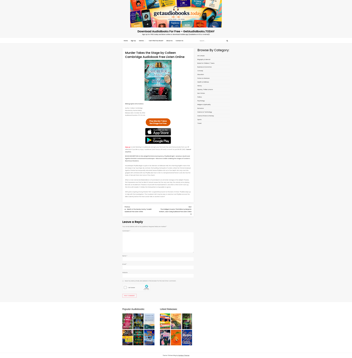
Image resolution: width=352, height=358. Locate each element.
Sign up (127, 147)
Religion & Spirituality (204, 104)
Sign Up (133, 41)
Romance (200, 108)
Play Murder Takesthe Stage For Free (158, 122)
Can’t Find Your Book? (156, 41)
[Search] (227, 41)
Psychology (201, 101)
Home (126, 41)
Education (200, 74)
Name (124, 256)
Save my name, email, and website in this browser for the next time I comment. (150, 281)
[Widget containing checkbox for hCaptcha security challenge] (136, 287)
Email (124, 264)
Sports (199, 119)
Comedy (200, 71)
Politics (199, 97)
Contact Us (179, 41)
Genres (141, 41)
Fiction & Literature (203, 78)
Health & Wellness (203, 82)
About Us (169, 41)
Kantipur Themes (183, 355)
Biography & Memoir (203, 59)
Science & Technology (204, 112)
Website (125, 272)
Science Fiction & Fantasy (205, 116)
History (199, 86)
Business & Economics (204, 67)
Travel (199, 123)
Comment (126, 231)
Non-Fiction (201, 93)
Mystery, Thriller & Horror (205, 89)
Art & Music (201, 56)
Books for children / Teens (205, 63)
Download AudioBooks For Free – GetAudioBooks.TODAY (176, 31)
